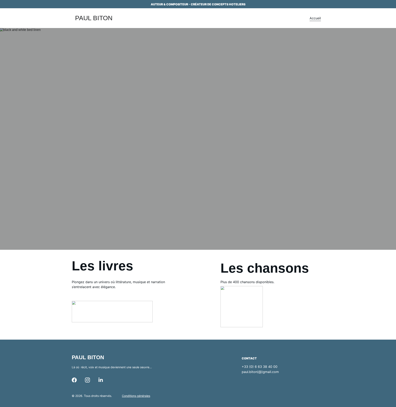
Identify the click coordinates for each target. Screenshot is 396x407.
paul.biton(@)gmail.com (260, 372)
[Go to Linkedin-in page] (100, 380)
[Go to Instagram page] (87, 380)
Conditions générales (136, 396)
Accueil (315, 18)
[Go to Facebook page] (74, 380)
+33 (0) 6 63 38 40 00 (259, 367)
